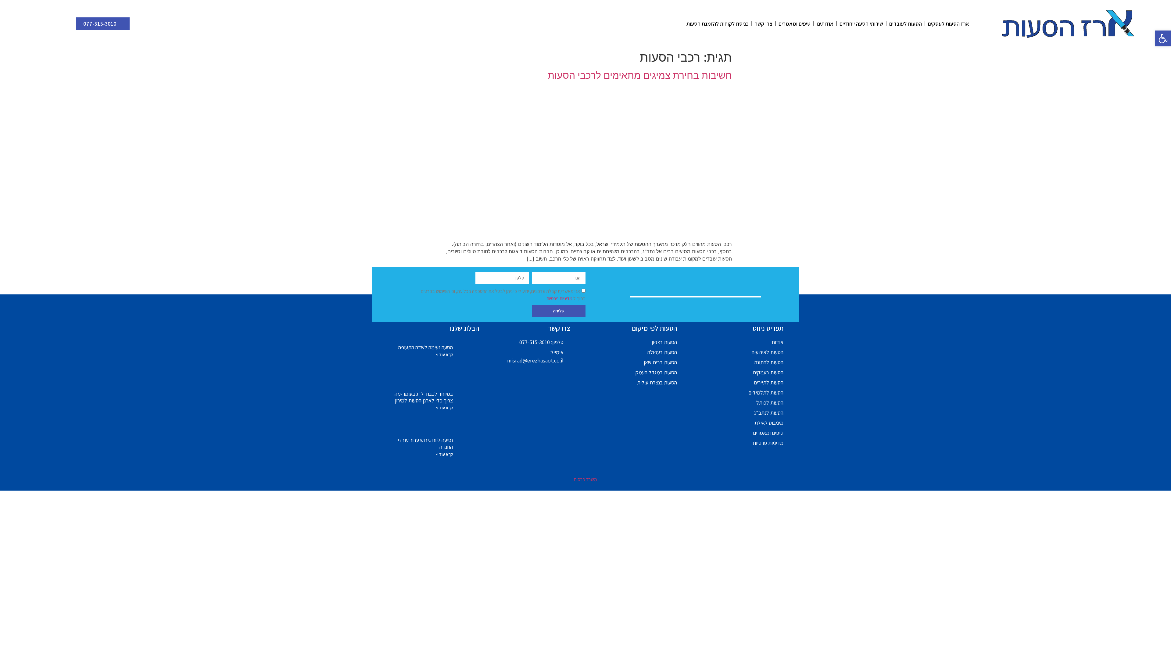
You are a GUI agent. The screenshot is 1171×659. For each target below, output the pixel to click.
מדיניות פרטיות (559, 298)
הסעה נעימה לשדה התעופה (425, 347)
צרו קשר (763, 23)
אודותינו (825, 23)
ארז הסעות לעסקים (948, 23)
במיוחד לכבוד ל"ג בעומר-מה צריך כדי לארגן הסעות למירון (424, 397)
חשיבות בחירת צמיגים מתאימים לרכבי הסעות (640, 75)
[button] (1163, 38)
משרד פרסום (585, 479)
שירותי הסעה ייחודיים (861, 23)
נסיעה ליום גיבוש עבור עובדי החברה (425, 443)
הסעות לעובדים (905, 23)
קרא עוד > (444, 354)
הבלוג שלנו (464, 328)
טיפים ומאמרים (795, 23)
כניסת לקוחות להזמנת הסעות (717, 23)
